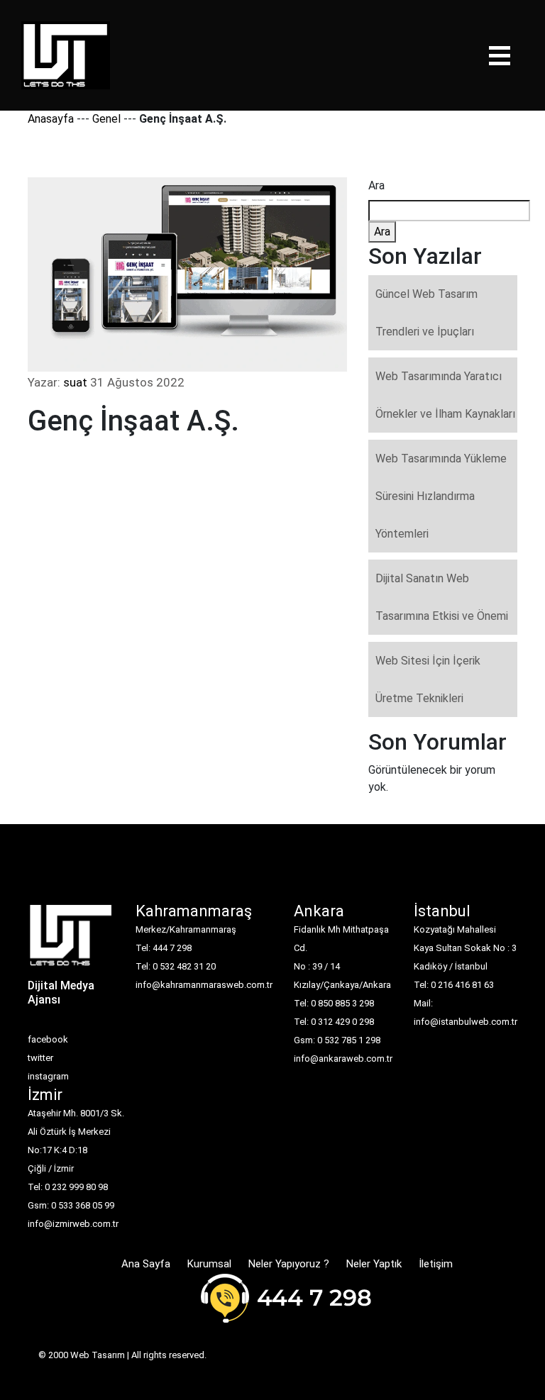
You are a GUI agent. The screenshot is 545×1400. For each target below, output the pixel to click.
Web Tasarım (97, 1355)
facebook (48, 1039)
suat (75, 382)
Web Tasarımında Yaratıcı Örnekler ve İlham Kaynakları (445, 395)
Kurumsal (209, 1263)
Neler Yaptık (374, 1263)
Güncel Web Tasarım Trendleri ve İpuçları (426, 312)
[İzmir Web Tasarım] (71, 940)
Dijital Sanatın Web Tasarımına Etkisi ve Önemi (441, 597)
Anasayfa (51, 119)
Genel (106, 119)
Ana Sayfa (145, 1263)
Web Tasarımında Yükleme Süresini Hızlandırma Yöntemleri (441, 496)
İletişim (436, 1263)
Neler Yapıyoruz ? (288, 1263)
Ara (376, 185)
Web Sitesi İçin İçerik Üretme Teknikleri (427, 679)
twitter (40, 1057)
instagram (48, 1076)
